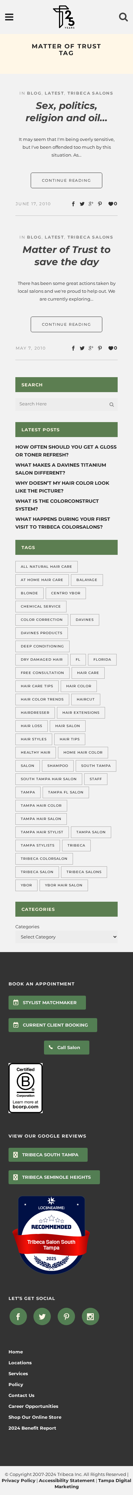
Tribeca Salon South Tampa (51, 1245)
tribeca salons (84, 872)
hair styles (34, 739)
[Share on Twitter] (82, 203)
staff (96, 779)
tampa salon (91, 832)
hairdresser (35, 712)
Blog (34, 93)
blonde (29, 593)
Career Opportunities (33, 1406)
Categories (27, 926)
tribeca (76, 845)
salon (27, 765)
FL (78, 659)
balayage (87, 580)
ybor (26, 885)
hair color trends (42, 699)
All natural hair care (46, 566)
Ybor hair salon (64, 885)
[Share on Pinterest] (100, 203)
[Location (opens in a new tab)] (51, 1208)
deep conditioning (42, 646)
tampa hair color (41, 805)
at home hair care (42, 580)
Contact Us (21, 1395)
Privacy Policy (18, 1480)
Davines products (41, 633)
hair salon (67, 726)
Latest (54, 93)
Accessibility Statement (67, 1480)
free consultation (42, 673)
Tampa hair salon (41, 819)
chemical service (41, 606)
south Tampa (96, 765)
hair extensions (81, 712)
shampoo (57, 765)
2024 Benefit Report (32, 1428)
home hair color (83, 752)
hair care (88, 673)
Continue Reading (66, 180)
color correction (42, 619)
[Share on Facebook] (73, 203)
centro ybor (65, 593)
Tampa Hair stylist (42, 832)
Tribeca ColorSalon (44, 858)
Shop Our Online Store (35, 1417)
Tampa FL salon (66, 792)
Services (18, 1373)
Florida (102, 659)
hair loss (31, 726)
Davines (85, 619)
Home (16, 1351)
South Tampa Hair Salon (49, 779)
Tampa (28, 792)
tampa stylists (38, 845)
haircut (86, 699)
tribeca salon (37, 872)
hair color (78, 686)
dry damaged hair (42, 659)
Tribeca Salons (91, 93)
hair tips (70, 739)
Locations (20, 1362)
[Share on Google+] (91, 203)
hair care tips (37, 686)
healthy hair (35, 752)
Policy (16, 1384)
